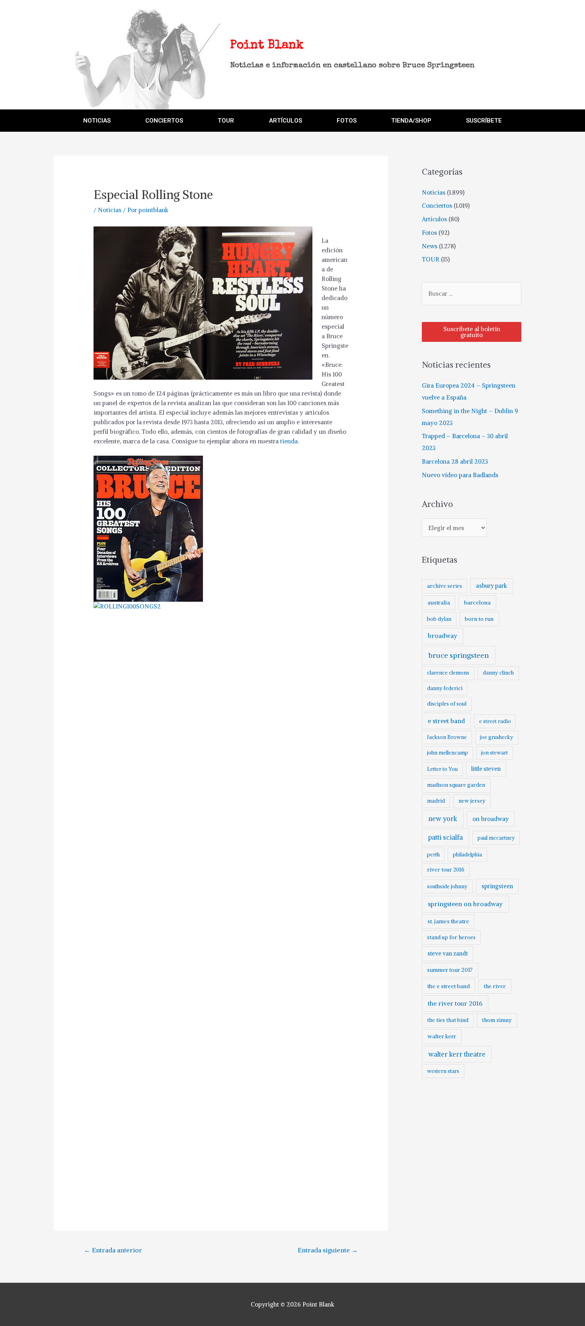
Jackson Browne (447, 737)
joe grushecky (496, 737)
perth (433, 854)
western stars (443, 1071)
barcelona (477, 602)
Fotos (429, 232)
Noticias (109, 210)
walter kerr (441, 1036)
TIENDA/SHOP (411, 120)
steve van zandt (447, 953)
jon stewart (494, 752)
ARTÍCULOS (285, 120)
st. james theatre (448, 921)
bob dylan (439, 619)
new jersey (472, 801)
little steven (486, 768)
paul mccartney (496, 838)
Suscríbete (484, 120)
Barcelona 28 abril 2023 (455, 461)
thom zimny (497, 1020)
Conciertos (437, 205)
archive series (444, 586)
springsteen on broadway (465, 904)
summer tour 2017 (450, 969)
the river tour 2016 (455, 1003)
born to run (479, 618)
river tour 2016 (445, 869)
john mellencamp (447, 752)
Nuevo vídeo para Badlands (460, 475)
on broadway (490, 819)
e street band (446, 721)
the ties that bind (447, 1020)
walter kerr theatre (457, 1054)
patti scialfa (445, 837)
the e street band (448, 986)
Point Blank (267, 46)
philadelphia (467, 854)
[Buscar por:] (471, 293)
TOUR (226, 120)
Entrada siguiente (328, 1250)
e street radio (495, 721)
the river (495, 986)
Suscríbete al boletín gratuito (471, 332)
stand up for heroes (451, 937)
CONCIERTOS (164, 120)
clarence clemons (448, 672)
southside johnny (447, 886)
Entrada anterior (113, 1250)
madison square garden (456, 785)
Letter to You (442, 769)
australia (438, 602)
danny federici (444, 688)
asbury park (491, 585)
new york (442, 819)
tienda (289, 441)
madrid (436, 801)
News (429, 246)
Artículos (434, 219)
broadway (442, 636)
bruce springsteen (459, 655)
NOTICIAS (97, 120)
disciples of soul (446, 703)
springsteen (497, 886)
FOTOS (347, 120)
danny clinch (498, 672)
